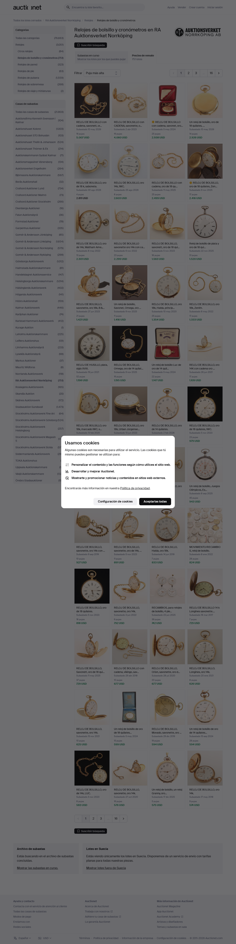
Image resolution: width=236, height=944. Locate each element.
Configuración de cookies (115, 501)
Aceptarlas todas (155, 501)
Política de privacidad (135, 488)
